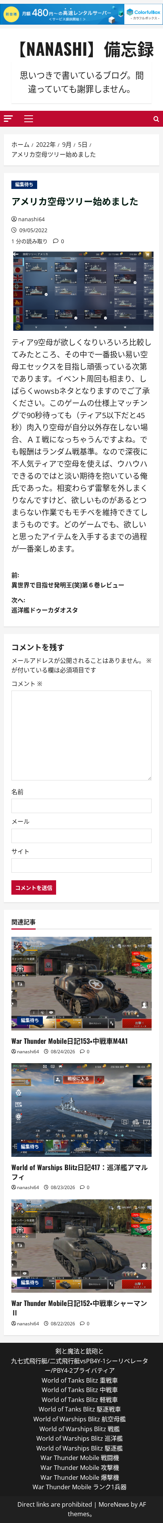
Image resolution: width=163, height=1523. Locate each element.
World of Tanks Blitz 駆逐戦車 (80, 1409)
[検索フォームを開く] (156, 119)
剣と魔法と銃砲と (79, 1351)
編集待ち (24, 184)
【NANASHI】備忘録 (81, 48)
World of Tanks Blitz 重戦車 (80, 1380)
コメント (26, 684)
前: (67, 579)
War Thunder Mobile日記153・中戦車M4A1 (69, 1041)
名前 (17, 792)
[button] (8, 118)
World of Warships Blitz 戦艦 (79, 1429)
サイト (20, 851)
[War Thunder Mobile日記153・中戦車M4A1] (81, 984)
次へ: (44, 604)
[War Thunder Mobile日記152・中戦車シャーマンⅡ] (81, 1246)
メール (20, 821)
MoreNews (114, 1504)
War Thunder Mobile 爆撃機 (80, 1477)
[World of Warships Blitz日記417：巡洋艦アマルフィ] (81, 1110)
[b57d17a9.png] (83, 290)
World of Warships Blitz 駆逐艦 (79, 1448)
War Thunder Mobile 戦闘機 (80, 1458)
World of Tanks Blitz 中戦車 (80, 1390)
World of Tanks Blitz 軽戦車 (80, 1400)
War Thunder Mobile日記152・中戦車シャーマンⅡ (79, 1307)
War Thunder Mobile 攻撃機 (80, 1467)
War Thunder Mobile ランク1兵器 (80, 1487)
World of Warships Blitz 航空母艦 (79, 1419)
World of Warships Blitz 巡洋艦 (79, 1438)
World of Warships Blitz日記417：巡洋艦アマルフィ (79, 1172)
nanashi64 (31, 219)
